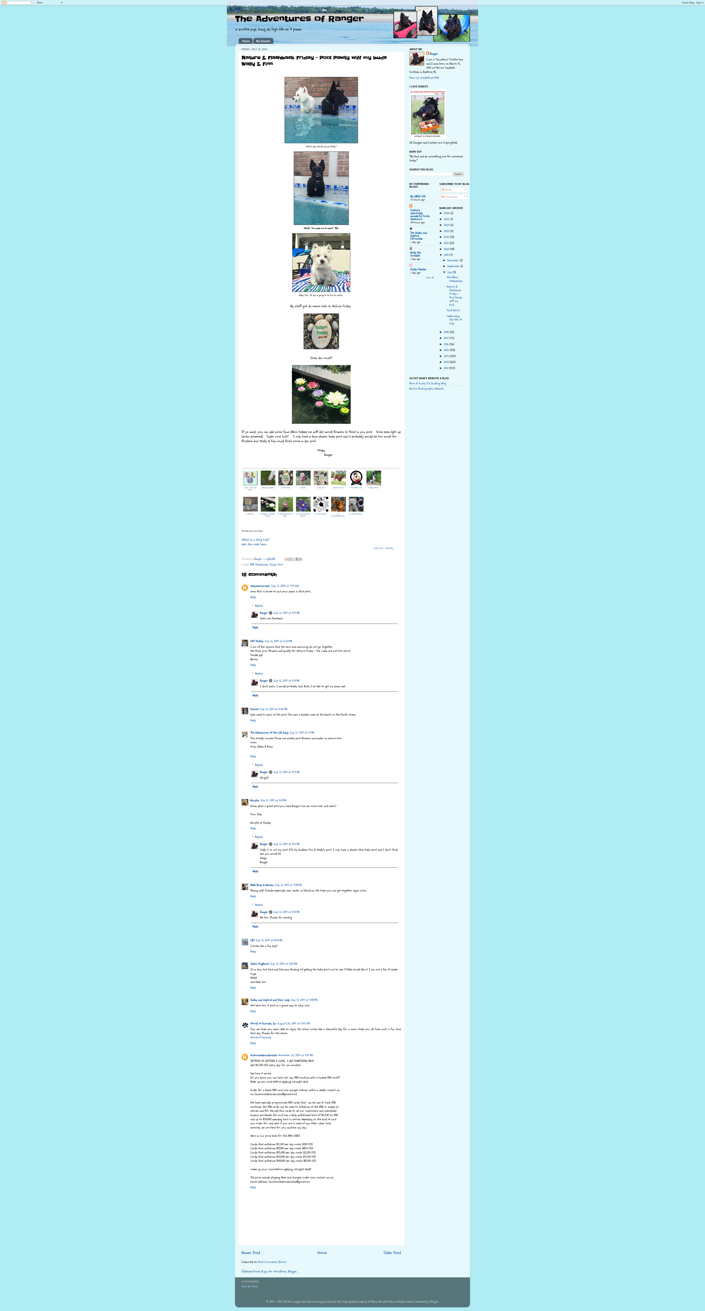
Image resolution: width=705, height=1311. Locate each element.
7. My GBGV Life (355, 488)
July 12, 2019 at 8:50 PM (269, 940)
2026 (447, 213)
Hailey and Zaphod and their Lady (270, 1000)
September (454, 266)
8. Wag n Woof (373, 488)
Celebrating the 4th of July (454, 319)
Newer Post (250, 1253)
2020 (447, 249)
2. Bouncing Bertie (267, 488)
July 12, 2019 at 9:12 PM (286, 844)
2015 (447, 350)
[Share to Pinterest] (300, 559)
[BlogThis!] (290, 559)
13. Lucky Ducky (320, 514)
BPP (252, 565)
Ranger (264, 613)
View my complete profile (424, 78)
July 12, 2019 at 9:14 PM (286, 681)
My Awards (263, 41)
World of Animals (260, 1037)
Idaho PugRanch (259, 964)
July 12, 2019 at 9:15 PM (286, 613)
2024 (447, 225)
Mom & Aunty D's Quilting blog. (427, 383)
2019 (447, 255)
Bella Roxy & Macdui (262, 885)
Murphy (254, 800)
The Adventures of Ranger (299, 18)
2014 (447, 356)
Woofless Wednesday (454, 279)
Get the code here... (255, 544)
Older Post (392, 1253)
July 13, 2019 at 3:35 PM (283, 964)
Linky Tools (378, 548)
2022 (447, 237)
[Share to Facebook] (297, 559)
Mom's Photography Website (426, 389)
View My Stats (249, 1286)
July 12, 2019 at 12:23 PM (278, 641)
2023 (447, 231)
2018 (447, 332)
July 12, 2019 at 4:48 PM (288, 885)
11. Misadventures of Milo (285, 515)
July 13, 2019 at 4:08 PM (304, 1000)
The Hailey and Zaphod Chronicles (418, 236)
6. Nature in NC (338, 488)
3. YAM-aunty (285, 488)
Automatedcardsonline (263, 1055)
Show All (430, 277)
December (453, 260)
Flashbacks (261, 565)
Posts (448, 190)
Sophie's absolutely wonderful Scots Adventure (420, 214)
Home (246, 41)
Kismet (254, 709)
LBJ (252, 940)
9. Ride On (250, 514)
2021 (447, 243)
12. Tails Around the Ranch (303, 515)
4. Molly (303, 488)
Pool (280, 565)
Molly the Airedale (415, 254)
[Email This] (286, 559)
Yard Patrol (453, 310)
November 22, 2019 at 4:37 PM (295, 1055)
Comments (451, 197)
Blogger (434, 1302)
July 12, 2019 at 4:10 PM (273, 800)
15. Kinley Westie (355, 514)
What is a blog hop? (255, 539)
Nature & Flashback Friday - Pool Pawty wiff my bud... (454, 295)
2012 (447, 368)
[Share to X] (293, 559)
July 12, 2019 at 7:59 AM (285, 586)
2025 (447, 219)
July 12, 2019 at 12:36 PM (273, 709)
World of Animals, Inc (263, 1023)
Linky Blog (389, 548)
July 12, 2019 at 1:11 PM (302, 733)
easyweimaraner (260, 586)
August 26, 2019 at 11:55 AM (293, 1023)
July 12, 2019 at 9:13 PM (286, 772)
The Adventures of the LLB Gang (269, 733)
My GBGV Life (418, 196)
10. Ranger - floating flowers (267, 515)
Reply (253, 597)
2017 (447, 338)
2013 (447, 362)
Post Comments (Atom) (272, 1262)
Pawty (273, 565)
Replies (259, 606)
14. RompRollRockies (338, 515)
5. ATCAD (320, 488)
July (450, 272)
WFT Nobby (256, 641)
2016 (447, 344)
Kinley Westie (418, 269)
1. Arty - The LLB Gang (250, 489)
